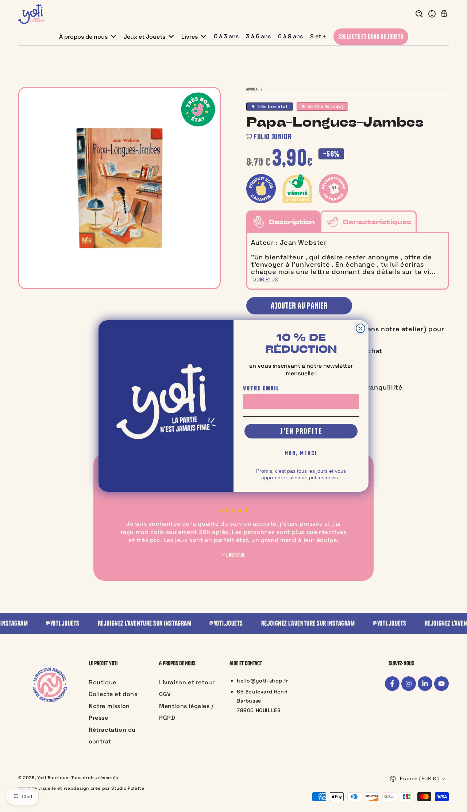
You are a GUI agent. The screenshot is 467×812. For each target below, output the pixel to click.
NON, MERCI (301, 453)
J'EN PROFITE (301, 431)
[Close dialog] (360, 328)
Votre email (261, 388)
